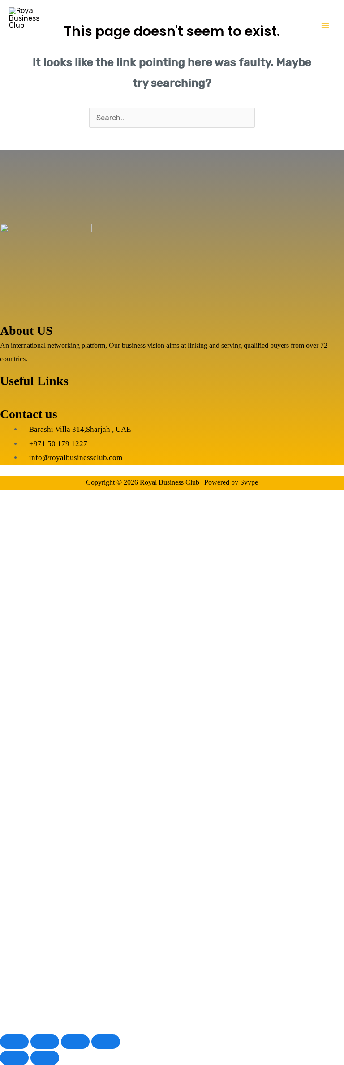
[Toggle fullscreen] (44, 1041)
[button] (172, 397)
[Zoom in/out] (14, 1041)
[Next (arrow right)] (44, 1058)
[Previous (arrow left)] (14, 1058)
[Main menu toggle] (325, 26)
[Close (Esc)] (105, 1041)
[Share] (75, 1041)
